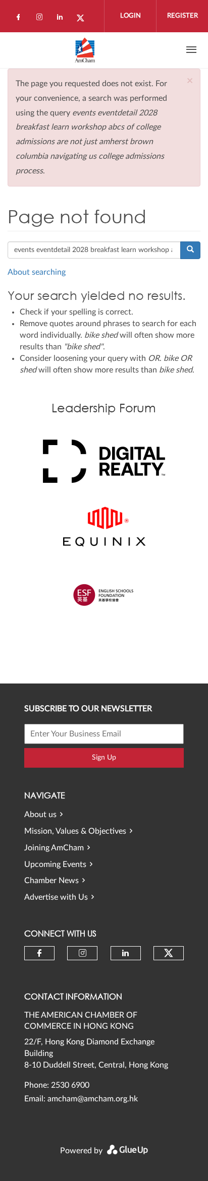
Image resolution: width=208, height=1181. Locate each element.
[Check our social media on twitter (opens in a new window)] (83, 19)
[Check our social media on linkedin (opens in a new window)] (62, 19)
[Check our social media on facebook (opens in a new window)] (20, 19)
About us (40, 815)
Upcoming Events (55, 864)
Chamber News (51, 881)
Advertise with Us (56, 897)
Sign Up (104, 757)
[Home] (85, 50)
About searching (37, 272)
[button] (190, 81)
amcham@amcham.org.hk (92, 1099)
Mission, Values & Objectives (75, 831)
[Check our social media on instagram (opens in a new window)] (41, 19)
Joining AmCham (54, 848)
